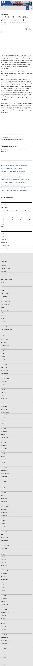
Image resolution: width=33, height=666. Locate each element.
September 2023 (5, 378)
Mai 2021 (3, 456)
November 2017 (5, 573)
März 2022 (3, 428)
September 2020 (5, 479)
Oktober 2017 (4, 576)
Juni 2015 (3, 654)
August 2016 (4, 615)
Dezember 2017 (4, 570)
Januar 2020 (4, 501)
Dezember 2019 (4, 504)
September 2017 (5, 579)
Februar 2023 (4, 398)
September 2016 (5, 612)
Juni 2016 (3, 621)
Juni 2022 (3, 420)
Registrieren (4, 236)
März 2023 (3, 395)
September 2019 (5, 512)
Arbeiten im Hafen (5, 268)
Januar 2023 (4, 401)
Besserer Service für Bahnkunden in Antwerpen (12, 176)
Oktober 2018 (4, 543)
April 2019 (3, 526)
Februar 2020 (4, 498)
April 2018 (3, 559)
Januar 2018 (4, 568)
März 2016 (3, 629)
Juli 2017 (3, 584)
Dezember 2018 (4, 537)
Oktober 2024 (4, 342)
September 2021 (5, 445)
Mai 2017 (3, 590)
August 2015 (4, 648)
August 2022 (4, 415)
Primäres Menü (31, 8)
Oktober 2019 (4, 509)
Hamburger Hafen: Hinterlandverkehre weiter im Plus (13, 187)
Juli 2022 (3, 417)
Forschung (3, 276)
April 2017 (3, 593)
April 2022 (3, 426)
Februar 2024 (4, 364)
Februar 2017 (4, 598)
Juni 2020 (3, 487)
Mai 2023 (3, 389)
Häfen (2, 282)
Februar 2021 (4, 465)
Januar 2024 (4, 367)
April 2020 (3, 492)
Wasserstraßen (4, 326)
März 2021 (3, 462)
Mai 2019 (3, 523)
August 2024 (4, 348)
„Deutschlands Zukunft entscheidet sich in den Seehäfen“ (14, 182)
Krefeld (3, 290)
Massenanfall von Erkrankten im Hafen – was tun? (13, 133)
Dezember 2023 (4, 370)
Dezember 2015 (4, 637)
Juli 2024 (3, 350)
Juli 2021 (3, 451)
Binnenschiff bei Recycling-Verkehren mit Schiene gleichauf (15, 179)
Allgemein (3, 265)
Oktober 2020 (4, 476)
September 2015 (5, 646)
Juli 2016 (3, 618)
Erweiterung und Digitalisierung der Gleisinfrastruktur (14, 165)
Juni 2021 (3, 453)
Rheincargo (4, 296)
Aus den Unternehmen (6, 274)
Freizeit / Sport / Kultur (6, 279)
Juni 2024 (3, 353)
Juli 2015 (3, 651)
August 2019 (4, 515)
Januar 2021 (4, 467)
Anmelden (3, 239)
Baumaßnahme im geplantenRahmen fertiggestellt (13, 171)
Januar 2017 (4, 601)
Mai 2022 (3, 423)
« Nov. (2, 226)
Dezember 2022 (4, 403)
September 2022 (5, 412)
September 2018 (5, 545)
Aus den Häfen (4, 14)
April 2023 (3, 392)
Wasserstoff (3, 324)
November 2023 (5, 373)
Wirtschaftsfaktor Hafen (6, 329)
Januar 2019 (4, 534)
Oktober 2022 (4, 409)
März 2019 (3, 529)
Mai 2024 (3, 356)
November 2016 (5, 607)
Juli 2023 (3, 384)
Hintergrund (4, 299)
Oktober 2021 (4, 442)
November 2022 (5, 406)
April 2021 (3, 459)
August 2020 (4, 481)
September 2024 (5, 345)
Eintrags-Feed (4, 242)
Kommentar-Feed (5, 245)
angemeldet (9, 149)
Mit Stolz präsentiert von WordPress (8, 664)
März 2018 (3, 562)
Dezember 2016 (4, 604)
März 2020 (3, 495)
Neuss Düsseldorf (6, 293)
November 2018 (5, 540)
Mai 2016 (3, 623)
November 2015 (5, 640)
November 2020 (5, 473)
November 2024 (5, 339)
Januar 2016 (4, 634)
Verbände (3, 318)
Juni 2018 (3, 554)
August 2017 (4, 582)
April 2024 (3, 359)
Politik (2, 307)
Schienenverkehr (5, 310)
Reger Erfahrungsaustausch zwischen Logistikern (12, 138)
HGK (3, 287)
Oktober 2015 (4, 643)
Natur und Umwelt (5, 301)
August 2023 (4, 381)
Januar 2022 (4, 434)
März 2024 (3, 362)
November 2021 (5, 440)
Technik (2, 313)
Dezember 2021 (4, 437)
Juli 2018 (3, 551)
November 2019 (5, 506)
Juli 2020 (3, 484)
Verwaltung (3, 321)
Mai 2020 (3, 490)
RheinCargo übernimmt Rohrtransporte (10, 185)
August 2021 (4, 448)
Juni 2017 (3, 587)
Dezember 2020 (4, 470)
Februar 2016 (4, 632)
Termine (3, 315)
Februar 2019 (4, 531)
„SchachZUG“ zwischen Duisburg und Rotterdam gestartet (14, 190)
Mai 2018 (3, 557)
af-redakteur (13, 22)
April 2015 (3, 657)
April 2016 (3, 626)
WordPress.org (4, 248)
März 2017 (3, 595)
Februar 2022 (4, 431)
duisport (4, 285)
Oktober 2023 (4, 376)
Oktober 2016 (4, 609)
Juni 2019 (3, 520)
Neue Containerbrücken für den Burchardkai (11, 168)
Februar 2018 (4, 565)
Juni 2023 (3, 387)
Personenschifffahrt (5, 304)
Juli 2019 (3, 518)
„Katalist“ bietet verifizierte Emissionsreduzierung (12, 174)
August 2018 (4, 548)
